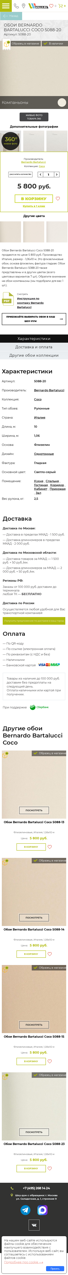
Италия (39, 417)
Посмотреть (34, 810)
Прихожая (58, 489)
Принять (55, 1268)
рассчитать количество (20, 174)
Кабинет (40, 489)
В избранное (58, 199)
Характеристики (34, 339)
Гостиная (41, 485)
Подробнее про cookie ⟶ (23, 1262)
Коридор (57, 485)
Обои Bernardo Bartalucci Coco (34, 822)
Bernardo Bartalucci (33, 162)
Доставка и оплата (34, 347)
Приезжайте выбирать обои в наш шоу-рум (30, 319)
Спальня (52, 481)
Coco (42, 166)
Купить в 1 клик (34, 206)
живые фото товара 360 (34, 117)
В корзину (34, 198)
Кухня (38, 481)
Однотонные (44, 454)
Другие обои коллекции (34, 355)
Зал (38, 493)
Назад (13, 16)
